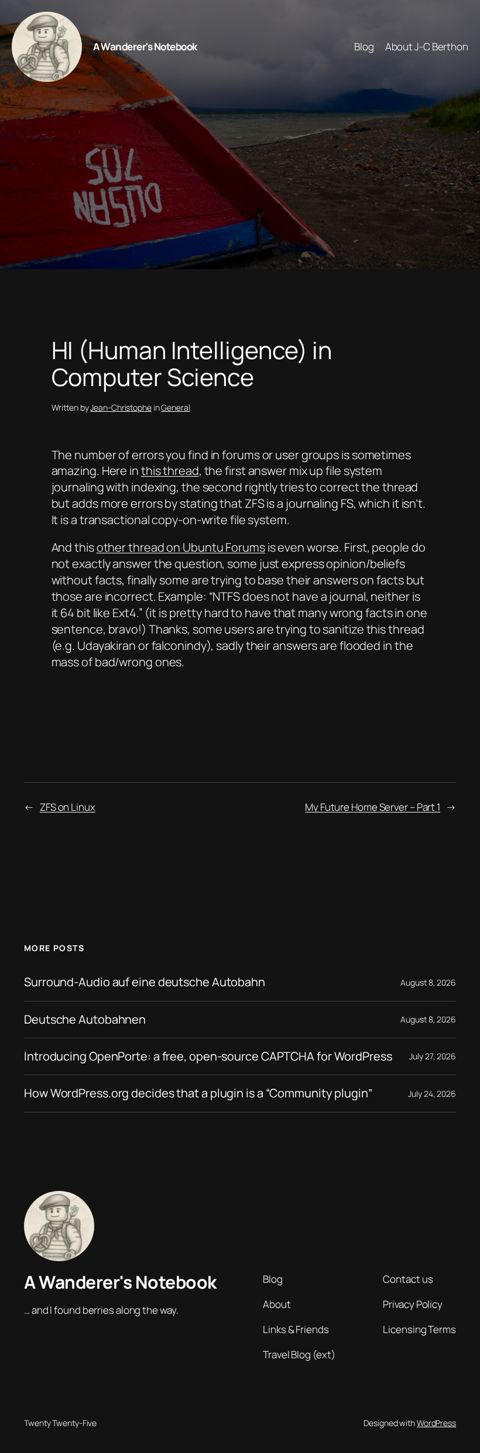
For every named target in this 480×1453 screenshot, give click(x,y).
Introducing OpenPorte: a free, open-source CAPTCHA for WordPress (208, 1056)
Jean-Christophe (121, 407)
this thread (170, 470)
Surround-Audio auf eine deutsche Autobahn (144, 982)
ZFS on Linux (67, 807)
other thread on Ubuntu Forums (181, 547)
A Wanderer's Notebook (145, 46)
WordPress (436, 1422)
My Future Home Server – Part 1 (372, 807)
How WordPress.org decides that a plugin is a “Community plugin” (198, 1093)
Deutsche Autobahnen (85, 1019)
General (175, 407)
